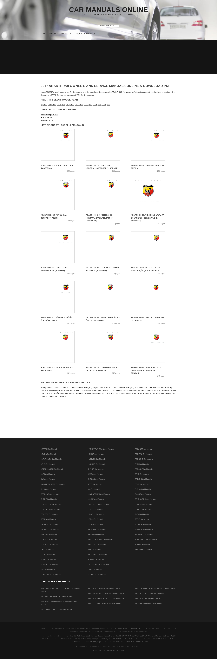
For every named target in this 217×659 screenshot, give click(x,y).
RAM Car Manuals (142, 464)
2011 (63, 105)
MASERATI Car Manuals (97, 529)
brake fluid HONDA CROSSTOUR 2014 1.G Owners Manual (136, 636)
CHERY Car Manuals (49, 499)
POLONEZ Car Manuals (144, 449)
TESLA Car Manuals (142, 519)
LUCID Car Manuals (95, 524)
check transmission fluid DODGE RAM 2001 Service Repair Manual (81, 636)
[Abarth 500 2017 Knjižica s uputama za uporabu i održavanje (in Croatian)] (151, 194)
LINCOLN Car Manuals (96, 514)
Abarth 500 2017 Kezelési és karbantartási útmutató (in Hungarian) (99, 218)
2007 (45, 105)
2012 (68, 105)
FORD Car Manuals (48, 554)
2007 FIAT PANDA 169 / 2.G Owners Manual (104, 604)
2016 (86, 105)
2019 (99, 105)
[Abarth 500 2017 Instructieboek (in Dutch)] (151, 145)
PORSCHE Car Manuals (144, 459)
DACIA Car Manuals (48, 519)
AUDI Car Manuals (48, 474)
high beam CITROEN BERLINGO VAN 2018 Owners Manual (122, 642)
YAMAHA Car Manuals (143, 549)
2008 (50, 105)
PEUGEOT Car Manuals (97, 574)
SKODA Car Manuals (143, 489)
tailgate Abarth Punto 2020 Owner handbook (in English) (113, 387)
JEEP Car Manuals (95, 484)
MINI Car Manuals (94, 549)
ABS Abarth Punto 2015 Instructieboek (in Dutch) (94, 393)
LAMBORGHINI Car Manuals (99, 494)
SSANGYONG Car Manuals (145, 499)
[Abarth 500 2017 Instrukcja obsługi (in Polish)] (60, 194)
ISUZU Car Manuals (95, 474)
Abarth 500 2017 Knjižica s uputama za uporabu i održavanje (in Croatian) (147, 218)
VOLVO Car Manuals (143, 544)
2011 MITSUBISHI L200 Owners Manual (150, 594)
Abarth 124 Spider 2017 (49, 115)
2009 (54, 105)
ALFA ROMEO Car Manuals (51, 459)
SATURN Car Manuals (143, 479)
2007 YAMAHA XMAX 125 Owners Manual (56, 597)
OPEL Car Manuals (95, 569)
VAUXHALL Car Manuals (144, 534)
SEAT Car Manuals (142, 484)
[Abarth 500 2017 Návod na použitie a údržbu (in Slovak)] (105, 297)
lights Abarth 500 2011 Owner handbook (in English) (89, 390)
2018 (95, 105)
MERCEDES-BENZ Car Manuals (100, 539)
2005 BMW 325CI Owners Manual (147, 599)
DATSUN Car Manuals (49, 534)
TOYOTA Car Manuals (143, 524)
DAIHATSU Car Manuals (50, 529)
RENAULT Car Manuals (144, 469)
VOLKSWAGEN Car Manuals (146, 539)
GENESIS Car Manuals (49, 564)
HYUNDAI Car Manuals (96, 464)
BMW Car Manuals (48, 479)
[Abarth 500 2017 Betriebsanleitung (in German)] (60, 145)
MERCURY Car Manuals (97, 544)
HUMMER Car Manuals (97, 459)
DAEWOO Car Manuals (49, 524)
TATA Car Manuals (142, 514)
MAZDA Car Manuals (96, 534)
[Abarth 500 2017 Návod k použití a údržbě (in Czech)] (60, 297)
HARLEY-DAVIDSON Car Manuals (101, 449)
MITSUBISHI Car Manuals (97, 554)
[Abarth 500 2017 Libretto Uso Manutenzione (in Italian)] (60, 247)
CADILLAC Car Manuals (50, 494)
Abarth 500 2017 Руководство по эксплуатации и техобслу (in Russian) (146, 370)
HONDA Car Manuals (96, 454)
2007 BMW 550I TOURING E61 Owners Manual (106, 599)
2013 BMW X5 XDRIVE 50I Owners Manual (104, 589)
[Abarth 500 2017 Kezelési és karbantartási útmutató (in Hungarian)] (105, 194)
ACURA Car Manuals (49, 454)
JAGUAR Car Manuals (96, 479)
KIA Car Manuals (94, 489)
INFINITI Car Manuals (96, 469)
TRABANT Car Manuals (144, 529)
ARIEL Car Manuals (48, 464)
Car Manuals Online (108, 9)
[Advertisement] (108, 57)
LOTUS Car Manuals (95, 519)
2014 (77, 105)
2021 (108, 105)
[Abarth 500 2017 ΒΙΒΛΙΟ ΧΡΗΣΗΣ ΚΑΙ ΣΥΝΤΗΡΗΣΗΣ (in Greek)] (105, 347)
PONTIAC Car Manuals (143, 454)
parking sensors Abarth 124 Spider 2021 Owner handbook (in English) (66, 387)
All (41, 105)
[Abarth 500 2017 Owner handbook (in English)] (60, 347)
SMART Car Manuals (143, 494)
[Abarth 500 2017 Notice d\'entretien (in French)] (151, 297)
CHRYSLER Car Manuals (50, 509)
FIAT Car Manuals (47, 549)
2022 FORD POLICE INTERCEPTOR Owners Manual (155, 589)
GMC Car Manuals (48, 569)
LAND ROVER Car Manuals (98, 504)
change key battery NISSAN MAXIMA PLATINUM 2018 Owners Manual (122, 639)
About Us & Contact (115, 651)
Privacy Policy (99, 651)
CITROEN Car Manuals (49, 514)
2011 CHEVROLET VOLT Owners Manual (56, 609)
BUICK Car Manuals (48, 489)
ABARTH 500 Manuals (120, 92)
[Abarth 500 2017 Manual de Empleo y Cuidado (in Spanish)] (105, 247)
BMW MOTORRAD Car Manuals (53, 484)
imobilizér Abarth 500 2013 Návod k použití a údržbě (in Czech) (136, 393)
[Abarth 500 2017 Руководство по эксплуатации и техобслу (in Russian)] (151, 347)
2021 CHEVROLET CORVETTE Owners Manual (106, 594)
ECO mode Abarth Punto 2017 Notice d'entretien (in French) (130, 390)
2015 (81, 105)
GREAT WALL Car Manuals (51, 574)
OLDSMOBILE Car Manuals (98, 564)
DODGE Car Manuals (49, 539)
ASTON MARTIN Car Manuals (52, 469)
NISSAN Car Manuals (96, 559)
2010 (59, 105)
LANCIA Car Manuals (96, 499)
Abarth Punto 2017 (47, 120)
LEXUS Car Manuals (95, 509)
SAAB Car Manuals (142, 474)
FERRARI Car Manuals (49, 544)
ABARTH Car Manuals (49, 449)
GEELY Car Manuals (48, 559)
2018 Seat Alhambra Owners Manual (148, 604)
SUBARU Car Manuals (143, 504)
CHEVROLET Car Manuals (51, 504)
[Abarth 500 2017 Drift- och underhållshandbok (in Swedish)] (105, 145)
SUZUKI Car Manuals (143, 509)
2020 (104, 105)
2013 (72, 105)
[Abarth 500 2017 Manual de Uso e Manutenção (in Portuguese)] (151, 247)
